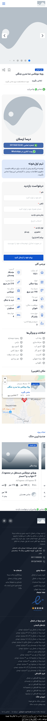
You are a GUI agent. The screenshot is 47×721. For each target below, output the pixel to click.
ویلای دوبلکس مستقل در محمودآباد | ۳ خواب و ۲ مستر (23, 474)
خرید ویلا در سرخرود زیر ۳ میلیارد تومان (31, 664)
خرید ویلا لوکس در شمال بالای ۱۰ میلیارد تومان (28, 642)
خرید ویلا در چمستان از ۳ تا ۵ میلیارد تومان (29, 667)
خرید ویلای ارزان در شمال (36, 651)
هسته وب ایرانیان (25, 711)
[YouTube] (10, 520)
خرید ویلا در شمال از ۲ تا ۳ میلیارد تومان (30, 633)
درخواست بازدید (22, 509)
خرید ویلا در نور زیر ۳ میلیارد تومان (32, 655)
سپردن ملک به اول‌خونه (37, 701)
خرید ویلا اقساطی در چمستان (34, 681)
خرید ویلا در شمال (38, 578)
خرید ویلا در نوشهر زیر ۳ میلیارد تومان (31, 661)
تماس (40, 89)
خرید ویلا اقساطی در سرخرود (35, 693)
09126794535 (36, 561)
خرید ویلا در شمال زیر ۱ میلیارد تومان (32, 648)
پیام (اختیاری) (37, 237)
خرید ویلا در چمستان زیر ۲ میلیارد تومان (30, 670)
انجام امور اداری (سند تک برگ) (13, 586)
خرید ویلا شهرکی (39, 589)
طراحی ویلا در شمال (15, 578)
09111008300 (36, 557)
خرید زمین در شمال (38, 575)
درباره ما (15, 711)
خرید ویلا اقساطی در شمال (36, 678)
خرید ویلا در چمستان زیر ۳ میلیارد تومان (30, 645)
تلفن (41, 203)
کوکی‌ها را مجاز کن (29, 719)
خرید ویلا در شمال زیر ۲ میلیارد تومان (31, 629)
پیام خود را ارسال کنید (23, 257)
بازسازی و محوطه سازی (14, 582)
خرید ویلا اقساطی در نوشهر (36, 690)
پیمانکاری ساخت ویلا (14, 575)
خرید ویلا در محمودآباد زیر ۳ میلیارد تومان (30, 658)
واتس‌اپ (31, 89)
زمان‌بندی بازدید (37, 215)
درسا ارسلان (23, 139)
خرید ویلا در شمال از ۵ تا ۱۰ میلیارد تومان (30, 639)
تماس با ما (6, 711)
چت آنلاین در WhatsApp (22, 151)
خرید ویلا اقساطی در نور (37, 684)
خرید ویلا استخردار (38, 582)
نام (42, 192)
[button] (29, 61)
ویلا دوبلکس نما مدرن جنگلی (18, 386)
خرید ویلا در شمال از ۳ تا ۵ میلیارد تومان (30, 636)
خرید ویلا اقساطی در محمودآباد (34, 687)
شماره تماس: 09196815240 (22, 145)
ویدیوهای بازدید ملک (37, 704)
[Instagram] (4, 520)
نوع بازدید (39, 227)
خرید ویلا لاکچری (39, 586)
